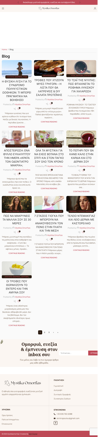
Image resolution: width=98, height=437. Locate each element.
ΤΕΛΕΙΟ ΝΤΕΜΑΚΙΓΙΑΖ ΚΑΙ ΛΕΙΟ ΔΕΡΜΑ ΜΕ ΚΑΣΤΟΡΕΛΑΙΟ (81, 219)
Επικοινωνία (7, 424)
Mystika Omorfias (22, 104)
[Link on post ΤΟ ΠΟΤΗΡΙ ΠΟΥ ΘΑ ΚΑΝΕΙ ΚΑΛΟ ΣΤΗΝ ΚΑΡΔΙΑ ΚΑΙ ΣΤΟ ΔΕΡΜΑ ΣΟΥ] (81, 138)
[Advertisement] (49, 30)
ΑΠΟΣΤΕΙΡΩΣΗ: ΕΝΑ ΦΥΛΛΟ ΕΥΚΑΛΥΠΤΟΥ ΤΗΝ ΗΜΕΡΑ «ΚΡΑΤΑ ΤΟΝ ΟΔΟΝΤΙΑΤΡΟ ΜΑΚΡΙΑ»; (16, 158)
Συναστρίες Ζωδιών (62, 398)
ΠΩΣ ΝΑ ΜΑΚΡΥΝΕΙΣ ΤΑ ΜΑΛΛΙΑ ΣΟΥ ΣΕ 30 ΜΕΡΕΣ (17, 219)
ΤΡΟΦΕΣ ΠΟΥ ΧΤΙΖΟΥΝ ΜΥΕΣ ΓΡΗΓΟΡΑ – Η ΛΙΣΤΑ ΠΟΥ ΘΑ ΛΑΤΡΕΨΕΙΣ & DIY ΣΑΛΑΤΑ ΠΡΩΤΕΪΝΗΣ (49, 87)
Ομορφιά (15, 211)
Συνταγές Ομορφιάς (62, 394)
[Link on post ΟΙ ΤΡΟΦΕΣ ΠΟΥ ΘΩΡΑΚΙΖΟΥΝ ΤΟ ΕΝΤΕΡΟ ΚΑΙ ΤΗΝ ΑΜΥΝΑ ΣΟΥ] (17, 269)
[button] (18, 2)
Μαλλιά (8, 211)
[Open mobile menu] (3, 8)
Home (4, 49)
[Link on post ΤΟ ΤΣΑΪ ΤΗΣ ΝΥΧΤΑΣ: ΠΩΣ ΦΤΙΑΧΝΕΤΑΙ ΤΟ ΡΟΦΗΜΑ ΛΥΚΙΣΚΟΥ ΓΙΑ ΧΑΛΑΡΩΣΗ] (81, 68)
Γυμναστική (41, 211)
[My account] (95, 8)
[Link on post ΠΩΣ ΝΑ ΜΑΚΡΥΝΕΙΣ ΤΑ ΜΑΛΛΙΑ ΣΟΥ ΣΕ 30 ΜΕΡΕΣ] (17, 204)
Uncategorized (49, 76)
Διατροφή (79, 76)
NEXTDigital (33, 434)
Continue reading (17, 127)
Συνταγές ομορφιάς (14, 77)
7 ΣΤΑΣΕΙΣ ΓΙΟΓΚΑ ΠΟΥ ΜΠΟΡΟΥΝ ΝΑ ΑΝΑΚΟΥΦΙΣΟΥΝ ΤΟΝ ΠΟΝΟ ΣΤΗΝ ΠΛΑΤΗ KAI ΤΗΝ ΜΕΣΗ (49, 223)
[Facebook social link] (55, 423)
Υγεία (25, 77)
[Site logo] (49, 8)
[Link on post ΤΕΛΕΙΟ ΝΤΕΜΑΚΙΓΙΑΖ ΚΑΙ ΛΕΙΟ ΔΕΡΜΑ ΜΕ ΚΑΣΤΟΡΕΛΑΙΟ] (81, 204)
